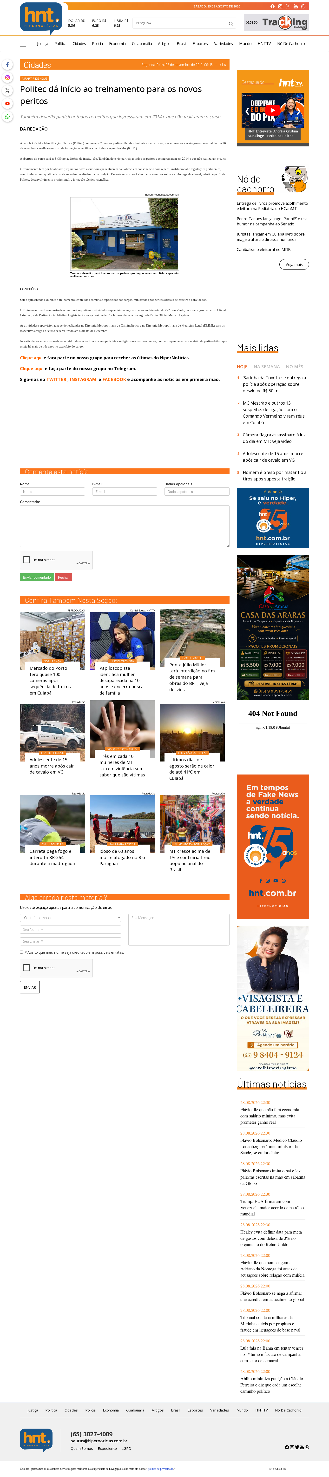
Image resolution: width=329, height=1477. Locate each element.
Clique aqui (32, 358)
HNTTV (264, 43)
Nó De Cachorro (291, 43)
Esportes (200, 43)
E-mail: (98, 483)
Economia (117, 43)
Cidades (79, 43)
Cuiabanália (142, 43)
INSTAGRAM (83, 379)
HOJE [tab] (242, 366)
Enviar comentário (37, 577)
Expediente (107, 1448)
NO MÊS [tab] (294, 366)
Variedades (223, 43)
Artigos (164, 43)
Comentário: (30, 501)
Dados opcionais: (179, 483)
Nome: (25, 483)
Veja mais (294, 264)
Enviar (30, 987)
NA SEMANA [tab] (267, 366)
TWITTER (56, 379)
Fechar (63, 577)
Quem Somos (82, 1448)
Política (60, 43)
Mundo (245, 43)
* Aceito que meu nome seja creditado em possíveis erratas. (74, 952)
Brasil (181, 43)
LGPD (126, 1448)
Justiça (42, 43)
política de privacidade (160, 1468)
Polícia (97, 43)
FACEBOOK (114, 379)
